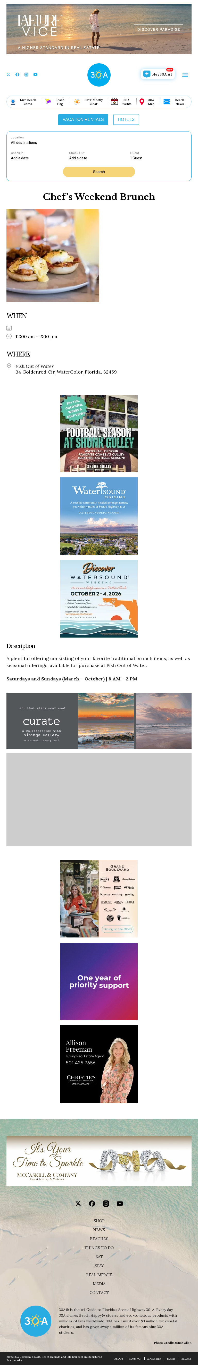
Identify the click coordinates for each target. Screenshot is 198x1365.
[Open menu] (185, 74)
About (118, 1358)
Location (17, 137)
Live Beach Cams (28, 102)
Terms (171, 1358)
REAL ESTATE (99, 1275)
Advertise (154, 1358)
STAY (99, 1265)
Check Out (77, 153)
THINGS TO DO (99, 1248)
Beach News (179, 102)
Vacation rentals (83, 119)
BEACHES (99, 1239)
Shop (99, 1221)
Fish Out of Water (34, 366)
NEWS (99, 1230)
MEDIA (99, 1284)
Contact (99, 1292)
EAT (99, 1256)
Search (99, 172)
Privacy (186, 1358)
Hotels (126, 119)
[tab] (83, 119)
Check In (17, 153)
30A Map (151, 102)
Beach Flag (59, 102)
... (40, 158)
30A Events (126, 102)
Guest (134, 153)
